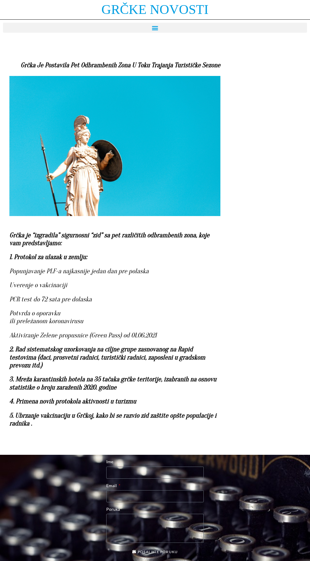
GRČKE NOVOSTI (155, 9)
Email (112, 485)
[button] (155, 28)
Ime (109, 461)
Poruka (113, 509)
